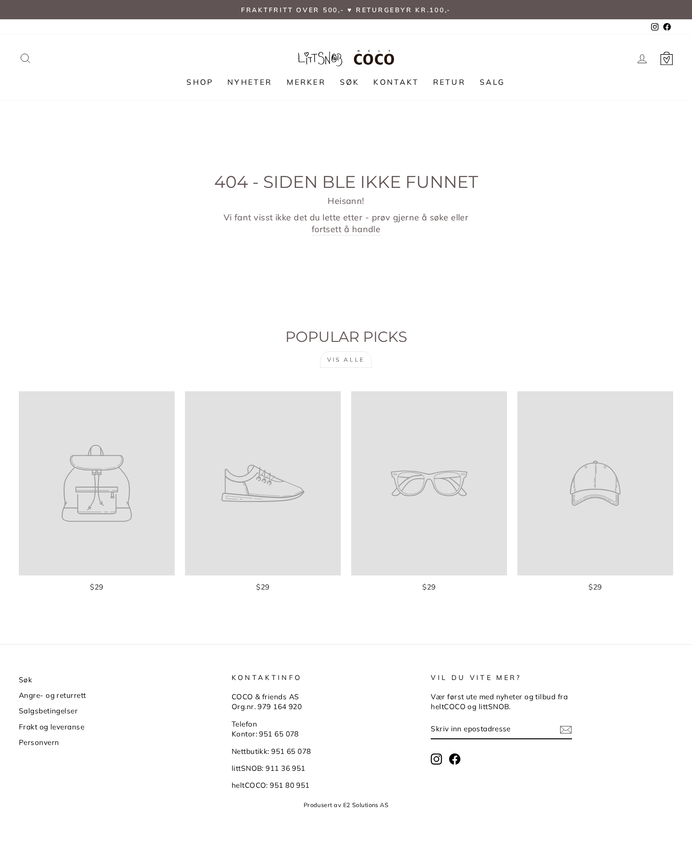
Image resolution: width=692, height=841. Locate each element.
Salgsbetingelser (48, 710)
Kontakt (395, 82)
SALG (493, 82)
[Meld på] (566, 729)
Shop (199, 82)
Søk (350, 82)
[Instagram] (436, 759)
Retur (449, 82)
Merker (306, 82)
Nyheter (249, 82)
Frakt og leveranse (51, 726)
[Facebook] (454, 759)
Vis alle (346, 359)
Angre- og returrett (52, 695)
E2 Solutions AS (366, 805)
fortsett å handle (346, 229)
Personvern (39, 742)
